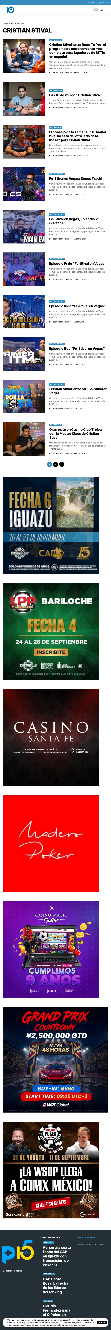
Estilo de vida (57, 174)
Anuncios (48, 1242)
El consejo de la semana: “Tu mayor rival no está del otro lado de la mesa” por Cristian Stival (78, 136)
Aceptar (102, 1322)
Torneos (48, 1301)
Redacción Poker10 (62, 73)
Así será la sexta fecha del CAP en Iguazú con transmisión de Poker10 (57, 1256)
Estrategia (55, 40)
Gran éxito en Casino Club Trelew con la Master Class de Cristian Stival (75, 434)
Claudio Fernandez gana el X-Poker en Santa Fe (56, 1312)
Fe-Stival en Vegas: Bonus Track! (75, 179)
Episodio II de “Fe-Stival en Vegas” (77, 349)
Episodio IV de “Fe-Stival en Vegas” (78, 264)
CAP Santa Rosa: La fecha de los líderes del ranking (55, 1285)
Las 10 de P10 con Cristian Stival (75, 95)
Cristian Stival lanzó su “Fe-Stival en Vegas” (78, 391)
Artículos (49, 1274)
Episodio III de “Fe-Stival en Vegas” (77, 306)
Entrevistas (56, 90)
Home (5, 23)
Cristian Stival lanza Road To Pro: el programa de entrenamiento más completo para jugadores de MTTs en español (77, 51)
